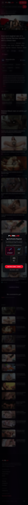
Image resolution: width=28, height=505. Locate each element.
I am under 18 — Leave (14, 269)
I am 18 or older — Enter (14, 266)
